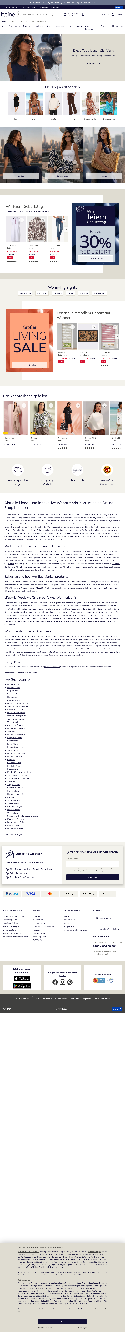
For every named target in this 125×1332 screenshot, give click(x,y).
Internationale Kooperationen (76, 930)
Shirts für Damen (15, 787)
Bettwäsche (25, 293)
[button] (66, 229)
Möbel (70, 293)
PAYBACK (37, 940)
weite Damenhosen (16, 719)
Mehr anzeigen (99, 871)
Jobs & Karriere (70, 919)
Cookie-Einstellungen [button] (102, 999)
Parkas (10, 797)
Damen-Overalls (14, 756)
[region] (62, 1287)
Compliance (68, 926)
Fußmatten (42, 293)
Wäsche (40, 26)
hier (77, 1265)
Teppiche (83, 293)
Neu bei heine (39, 923)
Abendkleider (34, 520)
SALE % (23, 21)
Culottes (11, 759)
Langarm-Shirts (14, 737)
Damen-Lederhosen (16, 753)
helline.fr (33, 673)
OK (62, 1321)
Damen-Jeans (13, 687)
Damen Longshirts (15, 794)
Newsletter (38, 919)
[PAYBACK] (119, 7)
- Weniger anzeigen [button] (13, 834)
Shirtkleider (12, 741)
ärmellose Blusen (15, 725)
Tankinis (11, 731)
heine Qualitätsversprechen (15, 936)
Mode (4, 21)
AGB (38, 999)
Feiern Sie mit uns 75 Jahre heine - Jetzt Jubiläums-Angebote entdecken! (62, 2)
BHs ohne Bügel (14, 806)
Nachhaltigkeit (39, 933)
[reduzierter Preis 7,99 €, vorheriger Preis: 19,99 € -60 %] (88, 336)
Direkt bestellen (10, 930)
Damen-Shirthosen (16, 728)
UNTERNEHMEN (71, 910)
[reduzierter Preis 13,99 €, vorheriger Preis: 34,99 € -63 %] (67, 336)
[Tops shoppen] (31, 57)
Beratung (105, 26)
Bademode (28, 26)
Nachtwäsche (13, 809)
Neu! (3, 26)
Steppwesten (13, 700)
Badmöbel (92, 609)
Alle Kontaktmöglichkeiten (109, 927)
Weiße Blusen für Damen (18, 778)
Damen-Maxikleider (16, 734)
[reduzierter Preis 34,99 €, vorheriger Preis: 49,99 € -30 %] (16, 229)
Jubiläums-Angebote (39, 21)
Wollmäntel (12, 722)
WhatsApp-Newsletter (43, 926)
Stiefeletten (12, 750)
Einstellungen (81, 1327)
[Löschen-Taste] (50, 14)
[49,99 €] (69, 418)
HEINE (36, 910)
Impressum (74, 999)
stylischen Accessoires (73, 517)
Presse (66, 923)
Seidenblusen (13, 800)
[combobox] (39, 14)
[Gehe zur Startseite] (8, 14)
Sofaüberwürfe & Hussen (18, 706)
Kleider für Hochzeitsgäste (19, 772)
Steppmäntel (13, 690)
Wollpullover (13, 813)
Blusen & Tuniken (15, 709)
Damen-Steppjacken (16, 715)
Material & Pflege (11, 926)
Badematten (99, 293)
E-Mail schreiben (105, 919)
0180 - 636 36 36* (104, 946)
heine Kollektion (89, 27)
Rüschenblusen (14, 825)
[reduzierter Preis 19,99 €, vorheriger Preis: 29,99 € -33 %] (37, 229)
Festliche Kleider (14, 766)
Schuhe (50, 26)
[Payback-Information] (117, 1009)
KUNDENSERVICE (12, 910)
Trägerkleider (13, 784)
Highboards (12, 697)
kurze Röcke (12, 744)
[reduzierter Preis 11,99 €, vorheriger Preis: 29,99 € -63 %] (109, 336)
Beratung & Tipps (11, 923)
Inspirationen (76, 26)
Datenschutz (47, 999)
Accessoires (61, 26)
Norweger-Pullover (16, 828)
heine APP (37, 930)
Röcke (7, 554)
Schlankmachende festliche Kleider (23, 816)
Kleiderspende (39, 936)
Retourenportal (10, 919)
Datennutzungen (94, 1252)
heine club (37, 916)
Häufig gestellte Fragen (13, 916)
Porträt (66, 916)
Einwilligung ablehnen (46, 1327)
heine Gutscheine (52, 666)
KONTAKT (98, 910)
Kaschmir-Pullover (15, 819)
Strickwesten (13, 694)
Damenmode (14, 26)
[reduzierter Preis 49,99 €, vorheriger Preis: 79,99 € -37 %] (58, 229)
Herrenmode (118, 26)
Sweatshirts (12, 781)
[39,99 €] (96, 418)
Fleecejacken (13, 769)
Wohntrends (21, 527)
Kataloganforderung (12, 933)
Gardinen (57, 293)
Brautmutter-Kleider (16, 822)
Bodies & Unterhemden (17, 703)
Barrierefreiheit (61, 999)
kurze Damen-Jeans (16, 712)
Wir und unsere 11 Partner (28, 1252)
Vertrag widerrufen (23, 999)
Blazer (11, 563)
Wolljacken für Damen (17, 775)
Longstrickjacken (15, 747)
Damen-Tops (13, 684)
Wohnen (13, 21)
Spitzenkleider (13, 803)
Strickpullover (13, 791)
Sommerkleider (14, 762)
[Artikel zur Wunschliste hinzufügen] (21, 220)
